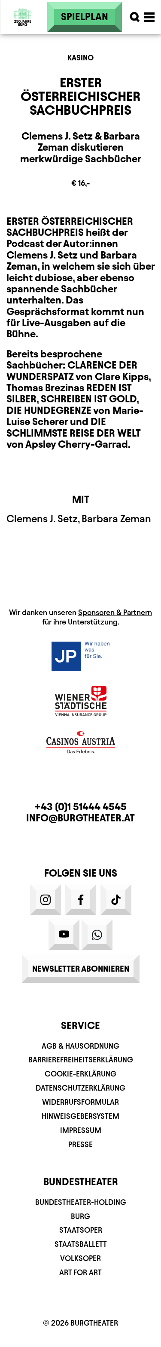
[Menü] (149, 17)
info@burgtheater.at (80, 818)
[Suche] (135, 17)
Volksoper (80, 1258)
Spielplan (84, 16)
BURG (80, 1216)
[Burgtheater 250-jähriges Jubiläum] (22, 17)
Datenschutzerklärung (80, 1088)
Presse (80, 1144)
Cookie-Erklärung (80, 1074)
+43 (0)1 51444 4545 (80, 806)
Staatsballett (81, 1244)
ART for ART (80, 1272)
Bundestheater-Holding (80, 1202)
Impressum (80, 1130)
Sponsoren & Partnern (115, 612)
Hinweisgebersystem (80, 1116)
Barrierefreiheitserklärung (80, 1060)
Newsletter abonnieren (80, 968)
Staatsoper (80, 1230)
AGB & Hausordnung (80, 1046)
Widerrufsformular (80, 1102)
